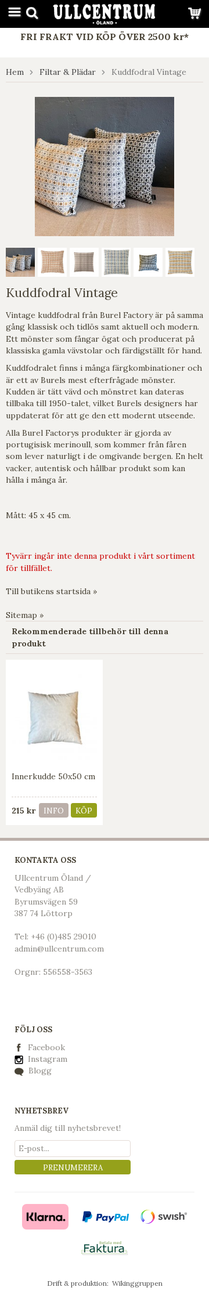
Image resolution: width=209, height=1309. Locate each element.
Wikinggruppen (137, 1283)
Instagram (46, 1059)
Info (54, 811)
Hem (15, 72)
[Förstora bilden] (104, 165)
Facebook (46, 1047)
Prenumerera (73, 1168)
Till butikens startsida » (51, 591)
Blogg (39, 1070)
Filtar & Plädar (67, 72)
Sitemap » (25, 615)
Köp (83, 811)
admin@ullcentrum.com (59, 948)
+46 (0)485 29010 (63, 936)
